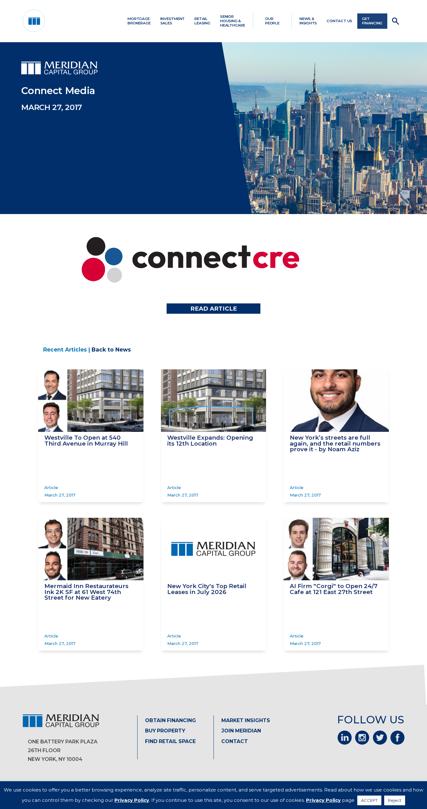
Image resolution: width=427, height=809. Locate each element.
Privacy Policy (131, 800)
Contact (234, 741)
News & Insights (308, 21)
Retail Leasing (202, 21)
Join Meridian (241, 731)
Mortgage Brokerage (139, 21)
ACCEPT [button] (369, 800)
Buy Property (165, 731)
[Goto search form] (395, 21)
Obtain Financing (170, 720)
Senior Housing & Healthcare (232, 20)
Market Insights (245, 720)
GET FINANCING (372, 21)
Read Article (213, 308)
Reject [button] (394, 800)
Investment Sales (172, 21)
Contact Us (339, 21)
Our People (272, 21)
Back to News (111, 349)
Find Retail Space (170, 741)
